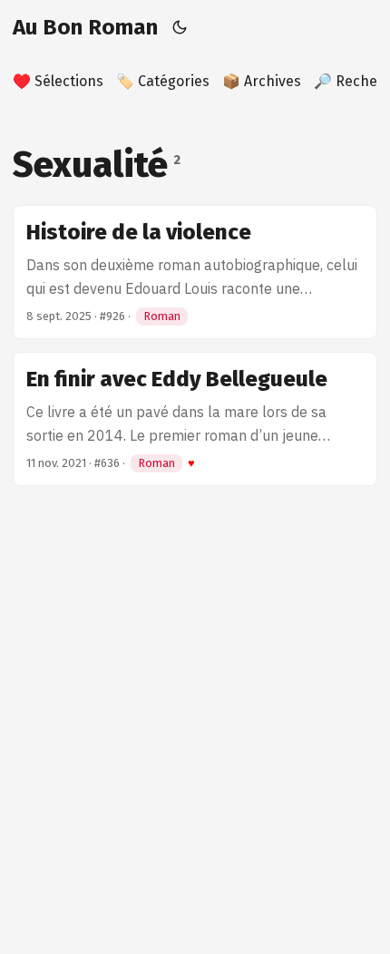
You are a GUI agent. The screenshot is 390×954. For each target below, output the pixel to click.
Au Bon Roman (85, 27)
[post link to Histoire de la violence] (195, 272)
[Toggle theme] (180, 27)
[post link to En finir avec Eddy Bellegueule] (195, 419)
